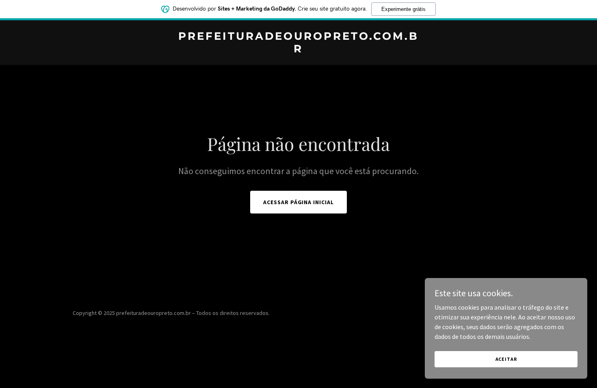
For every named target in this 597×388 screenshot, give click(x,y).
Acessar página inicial (298, 202)
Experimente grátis (403, 9)
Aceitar (506, 359)
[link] (299, 50)
